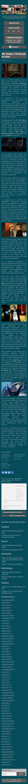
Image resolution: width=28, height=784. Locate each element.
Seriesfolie (13, 779)
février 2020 (6, 610)
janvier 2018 (6, 659)
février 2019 (6, 631)
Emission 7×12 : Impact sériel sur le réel (14, 41)
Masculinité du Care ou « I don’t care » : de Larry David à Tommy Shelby (12, 559)
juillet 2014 (5, 765)
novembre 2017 (7, 664)
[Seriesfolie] (14, 13)
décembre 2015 (7, 721)
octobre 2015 (6, 726)
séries (9, 481)
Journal (4, 541)
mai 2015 (5, 739)
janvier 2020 (6, 613)
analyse (8, 480)
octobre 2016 (6, 698)
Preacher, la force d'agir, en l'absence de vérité (11, 536)
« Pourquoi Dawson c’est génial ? (12, 512)
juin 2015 (5, 736)
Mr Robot (17, 480)
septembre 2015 (7, 729)
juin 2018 (5, 646)
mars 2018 (5, 654)
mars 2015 (5, 744)
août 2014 (5, 762)
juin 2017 (5, 677)
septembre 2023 (7, 600)
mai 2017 (5, 680)
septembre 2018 (7, 644)
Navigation (15, 47)
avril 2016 (5, 711)
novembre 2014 (7, 754)
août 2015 (5, 731)
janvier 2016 (6, 718)
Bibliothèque (6, 568)
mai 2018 (5, 649)
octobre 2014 (6, 757)
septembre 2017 (7, 669)
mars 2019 (5, 628)
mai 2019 (5, 623)
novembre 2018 (7, 639)
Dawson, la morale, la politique (12, 564)
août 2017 (5, 672)
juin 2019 (5, 620)
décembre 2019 (7, 615)
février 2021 (6, 605)
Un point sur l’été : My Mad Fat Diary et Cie (19, 455)
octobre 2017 (6, 667)
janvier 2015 (6, 749)
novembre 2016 (7, 695)
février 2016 (6, 716)
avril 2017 (5, 682)
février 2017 (6, 687)
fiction (12, 480)
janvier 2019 (6, 633)
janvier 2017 (6, 690)
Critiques (5, 526)
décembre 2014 (7, 752)
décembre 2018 (7, 636)
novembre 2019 (7, 618)
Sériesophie (17, 478)
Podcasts (5, 582)
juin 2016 (5, 705)
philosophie (4, 481)
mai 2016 (5, 708)
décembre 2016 (7, 693)
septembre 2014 (7, 759)
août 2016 (5, 703)
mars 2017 (5, 685)
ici (13, 363)
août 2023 (5, 602)
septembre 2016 (7, 700)
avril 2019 (5, 626)
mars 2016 (5, 713)
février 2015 (6, 747)
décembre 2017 (7, 662)
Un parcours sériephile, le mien (5, 464)
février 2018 (6, 657)
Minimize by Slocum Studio (14, 781)
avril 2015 (5, 741)
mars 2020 (5, 608)
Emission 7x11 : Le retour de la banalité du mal (12, 592)
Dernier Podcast (14, 37)
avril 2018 (5, 651)
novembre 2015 (7, 723)
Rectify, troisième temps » (17, 515)
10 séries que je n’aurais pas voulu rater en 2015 (5, 456)
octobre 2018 (6, 641)
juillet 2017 (5, 675)
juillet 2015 (5, 734)
